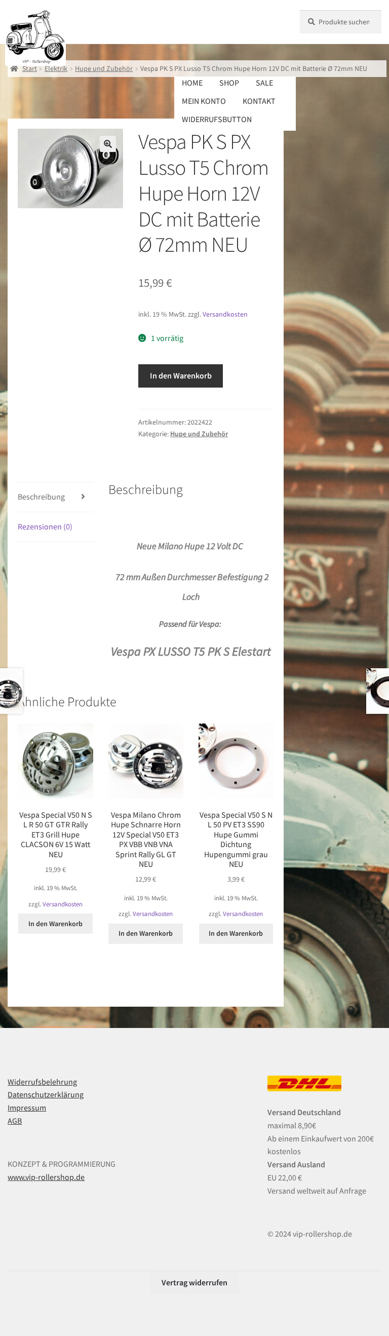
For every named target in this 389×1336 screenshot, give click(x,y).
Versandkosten (225, 314)
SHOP (229, 83)
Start (29, 68)
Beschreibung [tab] (41, 496)
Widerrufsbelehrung (42, 1082)
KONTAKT (259, 101)
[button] (108, 144)
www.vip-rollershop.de (46, 1177)
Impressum (27, 1107)
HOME (192, 83)
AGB (15, 1121)
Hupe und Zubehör (104, 68)
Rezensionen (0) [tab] (45, 526)
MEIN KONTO (204, 101)
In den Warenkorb (181, 375)
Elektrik (56, 68)
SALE (264, 83)
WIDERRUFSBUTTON (217, 119)
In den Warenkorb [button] (55, 923)
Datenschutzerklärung (46, 1094)
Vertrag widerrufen (194, 1282)
